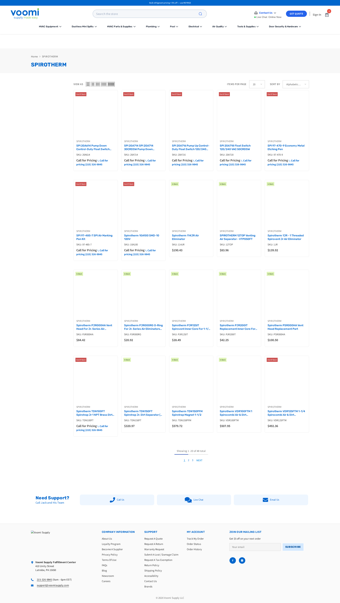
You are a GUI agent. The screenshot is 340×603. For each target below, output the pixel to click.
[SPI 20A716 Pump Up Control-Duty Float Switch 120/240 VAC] (191, 116)
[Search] (202, 14)
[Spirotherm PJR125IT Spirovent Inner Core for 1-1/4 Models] (191, 296)
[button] (88, 84)
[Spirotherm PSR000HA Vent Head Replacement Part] (287, 296)
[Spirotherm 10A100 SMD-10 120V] (143, 206)
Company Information (118, 532)
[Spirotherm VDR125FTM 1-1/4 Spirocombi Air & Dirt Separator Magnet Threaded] (287, 382)
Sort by (275, 84)
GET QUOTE (296, 13)
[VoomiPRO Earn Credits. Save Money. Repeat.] (170, 41)
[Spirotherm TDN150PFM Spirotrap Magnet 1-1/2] (191, 382)
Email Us (274, 499)
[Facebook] (232, 560)
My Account (196, 532)
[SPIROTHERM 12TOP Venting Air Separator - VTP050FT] (239, 206)
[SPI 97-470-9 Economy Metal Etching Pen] (287, 116)
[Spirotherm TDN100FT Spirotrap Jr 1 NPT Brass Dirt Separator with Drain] (95, 382)
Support (150, 532)
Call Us (120, 499)
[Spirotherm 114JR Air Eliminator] (191, 206)
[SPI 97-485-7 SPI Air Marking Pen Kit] (95, 206)
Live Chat (198, 499)
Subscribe (293, 546)
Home (34, 56)
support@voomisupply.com (53, 585)
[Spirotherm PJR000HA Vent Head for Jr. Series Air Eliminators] (95, 296)
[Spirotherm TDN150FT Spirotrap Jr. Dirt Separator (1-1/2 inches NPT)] (143, 382)
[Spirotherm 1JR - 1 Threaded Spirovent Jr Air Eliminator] (287, 206)
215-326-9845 (44, 579)
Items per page (236, 84)
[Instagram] (242, 560)
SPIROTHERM (50, 56)
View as (78, 84)
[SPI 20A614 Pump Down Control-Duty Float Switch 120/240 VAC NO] (95, 116)
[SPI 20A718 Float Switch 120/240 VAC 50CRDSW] (239, 116)
